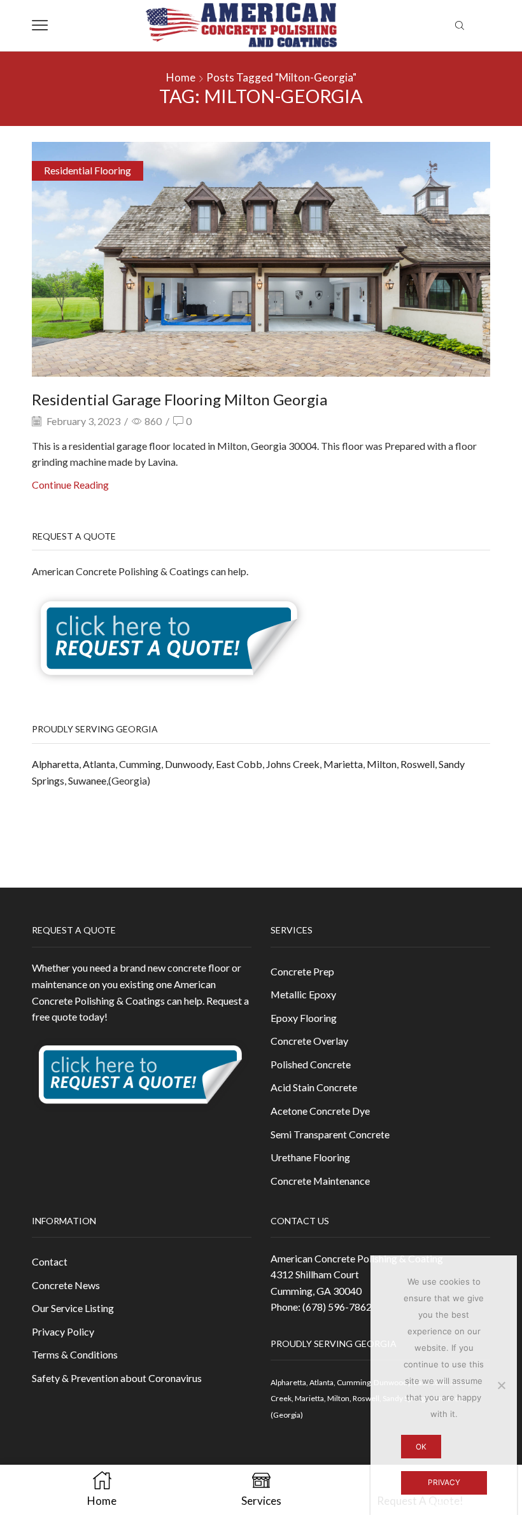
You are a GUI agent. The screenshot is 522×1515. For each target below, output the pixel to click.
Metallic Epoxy (303, 994)
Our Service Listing (73, 1308)
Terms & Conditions (75, 1354)
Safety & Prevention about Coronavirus (117, 1378)
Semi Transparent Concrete (330, 1134)
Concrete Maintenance (320, 1181)
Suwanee (87, 780)
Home (180, 77)
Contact (49, 1261)
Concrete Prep (302, 971)
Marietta (343, 764)
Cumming (140, 764)
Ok (421, 1446)
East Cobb (239, 764)
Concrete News (66, 1285)
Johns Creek (293, 764)
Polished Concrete (311, 1064)
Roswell (417, 764)
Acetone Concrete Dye (320, 1111)
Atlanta (99, 764)
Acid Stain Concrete (314, 1087)
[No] (501, 1385)
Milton (382, 764)
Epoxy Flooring (304, 1018)
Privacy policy (444, 1486)
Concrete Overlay (309, 1041)
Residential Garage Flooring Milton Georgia (179, 399)
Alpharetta (55, 764)
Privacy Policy (63, 1331)
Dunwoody (188, 764)
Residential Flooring (87, 170)
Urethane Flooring (310, 1157)
